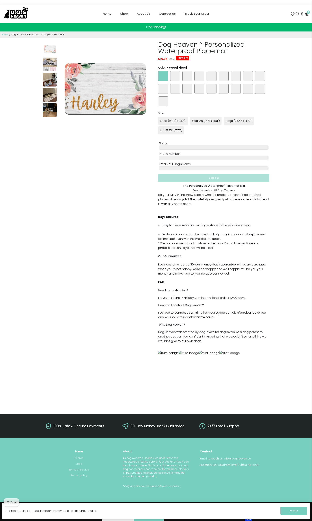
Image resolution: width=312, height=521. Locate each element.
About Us (143, 14)
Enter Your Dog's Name (175, 164)
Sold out (214, 178)
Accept (293, 510)
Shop (124, 14)
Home (107, 14)
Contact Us (167, 14)
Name (163, 143)
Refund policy (79, 475)
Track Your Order (197, 14)
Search (79, 458)
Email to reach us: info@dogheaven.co (225, 458)
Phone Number (169, 154)
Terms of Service (79, 469)
